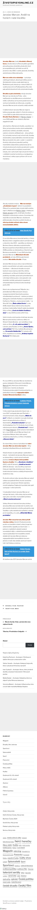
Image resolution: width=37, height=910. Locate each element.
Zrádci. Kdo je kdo (9, 811)
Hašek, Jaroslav (8, 213)
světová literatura (27, 866)
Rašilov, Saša (20, 210)
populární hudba (13, 858)
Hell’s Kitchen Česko (8, 841)
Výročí (5, 794)
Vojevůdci (28, 873)
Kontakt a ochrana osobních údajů (13, 901)
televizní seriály (11, 872)
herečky (26, 841)
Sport (5, 756)
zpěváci (14, 879)
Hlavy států (6, 768)
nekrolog (17, 851)
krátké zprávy (7, 848)
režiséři (5, 862)
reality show (25, 858)
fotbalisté (24, 838)
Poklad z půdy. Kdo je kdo (11, 826)
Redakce (17, 12)
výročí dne (12, 876)
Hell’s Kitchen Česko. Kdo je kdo (13, 815)
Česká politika (7, 764)
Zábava (5, 787)
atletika (4, 838)
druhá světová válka (14, 838)
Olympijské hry (26, 851)
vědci (18, 876)
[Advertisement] (18, 39)
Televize (30, 869)
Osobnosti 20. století (10, 779)
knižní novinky (26, 845)
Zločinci (5, 783)
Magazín (5, 741)
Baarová (5, 385)
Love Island (21, 848)
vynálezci (5, 876)
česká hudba (7, 882)
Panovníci (6, 760)
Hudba (5, 771)
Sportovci (6, 748)
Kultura (14, 847)
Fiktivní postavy (8, 791)
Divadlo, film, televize (15, 605)
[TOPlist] (3, 909)
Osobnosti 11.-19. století (11, 775)
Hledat (5, 641)
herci (17, 608)
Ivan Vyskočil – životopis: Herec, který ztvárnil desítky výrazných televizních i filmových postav (18, 672)
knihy (20, 845)
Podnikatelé (26, 855)
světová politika (10, 869)
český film (10, 608)
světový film (22, 869)
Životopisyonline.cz (18, 2)
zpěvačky (6, 879)
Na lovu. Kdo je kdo (9, 830)
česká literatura (16, 882)
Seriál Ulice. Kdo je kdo (10, 822)
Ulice (22, 873)
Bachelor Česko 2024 (10, 819)
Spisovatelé (7, 752)
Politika (5, 858)
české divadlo (10, 885)
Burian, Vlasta (26, 117)
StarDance (17, 865)
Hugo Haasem (11, 430)
